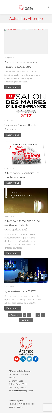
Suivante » (26, 320)
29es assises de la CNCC (20, 291)
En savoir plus (12, 87)
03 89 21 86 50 (20, 384)
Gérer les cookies (16, 407)
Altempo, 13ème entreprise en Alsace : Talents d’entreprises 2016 (22, 225)
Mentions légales (16, 401)
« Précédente (14, 315)
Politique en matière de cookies (22, 404)
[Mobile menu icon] (4, 7)
